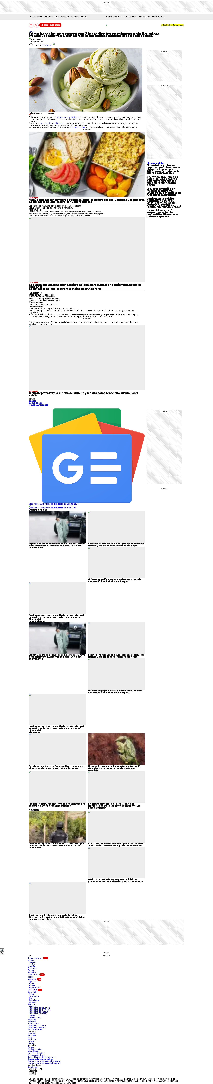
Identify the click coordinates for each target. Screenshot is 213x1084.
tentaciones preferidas (67, 117)
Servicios (32, 972)
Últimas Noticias (37, 958)
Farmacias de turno (36, 1055)
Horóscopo (34, 996)
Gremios (32, 962)
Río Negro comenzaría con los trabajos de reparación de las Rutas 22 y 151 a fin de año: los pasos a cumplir (114, 806)
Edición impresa (35, 1030)
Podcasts (32, 1022)
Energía (31, 966)
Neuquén (48, 16)
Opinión (31, 1004)
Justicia (32, 964)
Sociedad (32, 992)
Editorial (32, 1006)
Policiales (32, 1020)
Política (31, 960)
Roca (56, 16)
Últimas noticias (36, 16)
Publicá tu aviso (35, 1049)
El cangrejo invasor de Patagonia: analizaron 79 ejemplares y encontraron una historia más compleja (114, 768)
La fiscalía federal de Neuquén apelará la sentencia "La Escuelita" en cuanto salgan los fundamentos (116, 844)
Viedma (83, 16)
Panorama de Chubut (38, 1012)
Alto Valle (32, 1036)
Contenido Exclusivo (37, 1026)
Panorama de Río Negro (40, 1010)
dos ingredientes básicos (51, 123)
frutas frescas (78, 127)
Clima (31, 994)
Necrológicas (144, 16)
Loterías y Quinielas (36, 1053)
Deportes (32, 982)
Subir (32, 1073)
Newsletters (36, 974)
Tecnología (34, 1000)
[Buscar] (36, 25)
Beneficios (32, 1067)
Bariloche (65, 16)
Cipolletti (74, 16)
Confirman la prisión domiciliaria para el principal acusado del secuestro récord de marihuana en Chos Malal (164, 202)
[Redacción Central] (30, 38)
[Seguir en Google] (30, 115)
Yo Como (32, 1002)
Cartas (32, 1016)
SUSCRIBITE (172, 25)
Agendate (34, 979)
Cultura (31, 984)
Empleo (31, 1047)
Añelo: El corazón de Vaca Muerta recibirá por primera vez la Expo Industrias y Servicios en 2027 (115, 880)
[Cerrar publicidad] (2, 950)
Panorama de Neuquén (39, 1008)
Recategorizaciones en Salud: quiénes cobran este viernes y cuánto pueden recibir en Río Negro (162, 181)
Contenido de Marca (37, 1028)
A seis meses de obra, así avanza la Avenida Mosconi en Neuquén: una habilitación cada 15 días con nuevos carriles (57, 917)
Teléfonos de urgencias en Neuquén (44, 1063)
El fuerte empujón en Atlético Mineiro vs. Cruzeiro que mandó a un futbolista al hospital (164, 191)
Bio (30, 998)
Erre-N (32, 986)
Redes (32, 32)
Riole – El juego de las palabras (42, 1057)
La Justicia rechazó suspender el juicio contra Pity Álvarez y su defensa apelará (163, 213)
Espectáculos (35, 988)
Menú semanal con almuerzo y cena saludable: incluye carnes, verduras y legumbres (87, 200)
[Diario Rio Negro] (39, 1076)
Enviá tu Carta (35, 1018)
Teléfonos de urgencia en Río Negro (44, 1061)
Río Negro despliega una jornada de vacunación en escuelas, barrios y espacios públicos (57, 805)
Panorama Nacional (38, 1014)
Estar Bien (34, 990)
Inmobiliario (33, 1024)
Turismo (31, 970)
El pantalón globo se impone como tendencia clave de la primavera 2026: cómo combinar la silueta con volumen (163, 169)
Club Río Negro (130, 16)
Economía (32, 968)
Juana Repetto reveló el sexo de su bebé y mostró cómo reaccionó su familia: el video (83, 394)
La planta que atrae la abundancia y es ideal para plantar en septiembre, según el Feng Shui (85, 286)
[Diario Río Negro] (106, 25)
